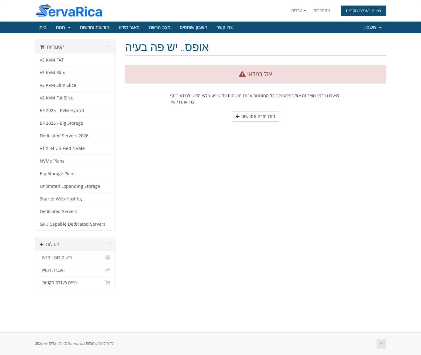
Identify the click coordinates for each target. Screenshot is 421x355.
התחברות (321, 10)
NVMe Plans (52, 161)
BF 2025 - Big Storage (61, 123)
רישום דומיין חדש (56, 257)
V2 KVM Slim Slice (58, 85)
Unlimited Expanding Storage (70, 186)
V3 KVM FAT (52, 60)
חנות (61, 27)
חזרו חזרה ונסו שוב (257, 116)
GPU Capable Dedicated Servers (72, 224)
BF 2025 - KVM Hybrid (62, 110)
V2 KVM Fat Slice (56, 98)
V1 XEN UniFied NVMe (62, 148)
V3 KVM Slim (52, 72)
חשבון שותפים (193, 27)
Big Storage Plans (58, 173)
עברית (297, 10)
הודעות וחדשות (94, 27)
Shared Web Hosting (61, 199)
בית (43, 27)
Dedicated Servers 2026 (64, 136)
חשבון (371, 27)
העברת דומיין (52, 270)
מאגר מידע (129, 27)
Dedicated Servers (58, 211)
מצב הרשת (159, 27)
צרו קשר (225, 27)
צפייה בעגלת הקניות (363, 11)
